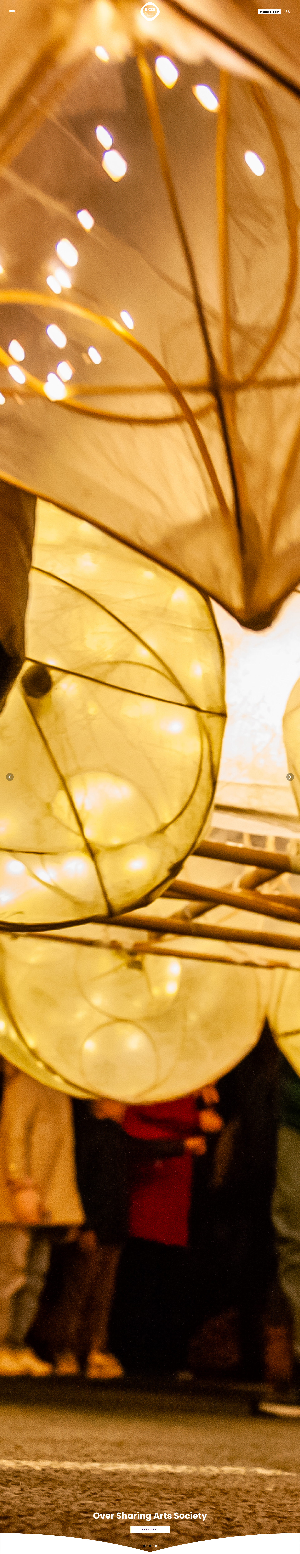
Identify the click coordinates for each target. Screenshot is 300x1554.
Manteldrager (269, 12)
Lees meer (150, 1529)
